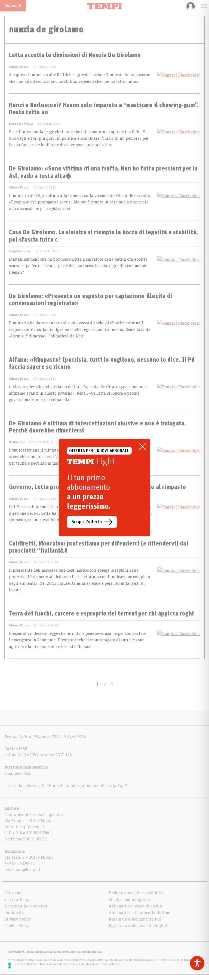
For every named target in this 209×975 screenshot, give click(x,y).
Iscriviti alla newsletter (26, 906)
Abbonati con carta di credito (136, 906)
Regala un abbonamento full (135, 919)
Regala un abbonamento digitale (139, 926)
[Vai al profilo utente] (190, 5)
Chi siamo (13, 893)
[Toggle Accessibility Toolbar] (197, 963)
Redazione (17, 442)
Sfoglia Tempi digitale (129, 899)
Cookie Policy (16, 926)
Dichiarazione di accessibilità (136, 893)
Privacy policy (17, 919)
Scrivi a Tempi (17, 899)
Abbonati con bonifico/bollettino (139, 912)
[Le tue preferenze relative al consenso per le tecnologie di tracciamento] (9, 965)
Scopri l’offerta (87, 521)
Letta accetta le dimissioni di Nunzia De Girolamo (75, 55)
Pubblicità (14, 912)
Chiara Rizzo (19, 66)
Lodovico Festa (21, 123)
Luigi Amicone (20, 251)
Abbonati (12, 6)
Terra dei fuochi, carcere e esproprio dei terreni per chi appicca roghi (101, 614)
